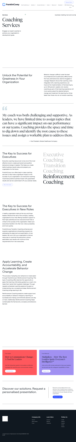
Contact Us (48, 419)
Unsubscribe (49, 423)
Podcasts (62, 426)
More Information (8, 184)
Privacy (33, 423)
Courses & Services (40, 4)
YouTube (62, 424)
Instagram (63, 421)
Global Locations (34, 421)
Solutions (33, 4)
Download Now (10, 371)
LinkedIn (62, 419)
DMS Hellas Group (68, 4)
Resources (54, 4)
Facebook (63, 423)
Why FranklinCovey (25, 4)
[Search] (73, 5)
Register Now (46, 371)
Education (60, 4)
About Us (33, 419)
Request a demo (57, 397)
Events (48, 4)
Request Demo (69, 2)
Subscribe (48, 421)
